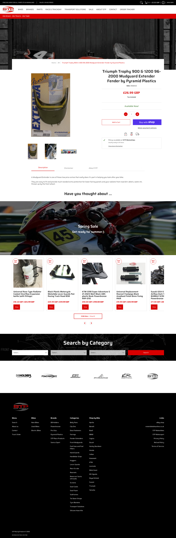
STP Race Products (57, 438)
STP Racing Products (18, 532)
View (17, 307)
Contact (14, 430)
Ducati (91, 442)
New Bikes (35, 422)
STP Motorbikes (158, 430)
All (59, 62)
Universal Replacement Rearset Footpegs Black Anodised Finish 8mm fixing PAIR (129, 295)
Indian (91, 454)
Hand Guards (74, 452)
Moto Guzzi (93, 470)
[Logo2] (126, 376)
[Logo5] (152, 376)
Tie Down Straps (76, 498)
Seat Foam (74, 490)
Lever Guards (75, 464)
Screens (73, 482)
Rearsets (73, 472)
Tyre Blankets (75, 502)
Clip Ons (73, 426)
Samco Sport (55, 442)
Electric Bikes (36, 430)
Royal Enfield (94, 478)
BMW (91, 434)
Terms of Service (158, 446)
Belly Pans (74, 422)
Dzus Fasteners (75, 430)
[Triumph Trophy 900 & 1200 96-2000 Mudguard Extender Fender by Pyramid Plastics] (32, 151)
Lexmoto (92, 466)
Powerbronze (55, 426)
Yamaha (92, 490)
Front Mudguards (76, 442)
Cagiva (91, 438)
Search (14, 422)
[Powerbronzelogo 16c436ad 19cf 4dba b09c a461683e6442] (49, 376)
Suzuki (91, 482)
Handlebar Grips (76, 456)
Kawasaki (92, 458)
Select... (16, 352)
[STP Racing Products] (8, 9)
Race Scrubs (74, 468)
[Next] (91, 323)
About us (15, 426)
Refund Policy (159, 442)
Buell (91, 430)
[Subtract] (126, 114)
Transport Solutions (77, 506)
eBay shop (160, 422)
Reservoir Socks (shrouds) (76, 477)
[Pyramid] (100, 376)
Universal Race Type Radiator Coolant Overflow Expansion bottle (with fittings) (27, 294)
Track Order (16, 434)
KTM (91, 462)
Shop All (88, 316)
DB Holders (55, 422)
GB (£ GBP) (170, 2)
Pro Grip (54, 430)
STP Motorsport (158, 434)
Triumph (92, 486)
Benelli (91, 426)
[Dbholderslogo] (23, 376)
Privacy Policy (159, 438)
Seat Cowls (74, 486)
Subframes (74, 494)
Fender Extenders (76, 438)
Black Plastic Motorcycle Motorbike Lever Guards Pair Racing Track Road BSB (61, 294)
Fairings (73, 434)
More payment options (147, 128)
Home (54, 62)
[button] (152, 2)
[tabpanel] (88, 179)
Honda (91, 450)
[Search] (141, 2)
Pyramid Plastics (57, 434)
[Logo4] (75, 376)
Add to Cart (116, 122)
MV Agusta (93, 474)
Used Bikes (35, 426)
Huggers (73, 460)
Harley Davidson (95, 446)
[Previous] (85, 323)
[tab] (43, 168)
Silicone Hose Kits (76, 510)
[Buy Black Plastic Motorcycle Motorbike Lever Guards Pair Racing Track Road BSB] (62, 273)
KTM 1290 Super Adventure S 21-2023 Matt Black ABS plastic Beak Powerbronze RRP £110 (96, 295)
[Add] (137, 114)
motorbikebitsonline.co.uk (154, 426)
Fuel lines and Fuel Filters (76, 447)
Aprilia (91, 422)
